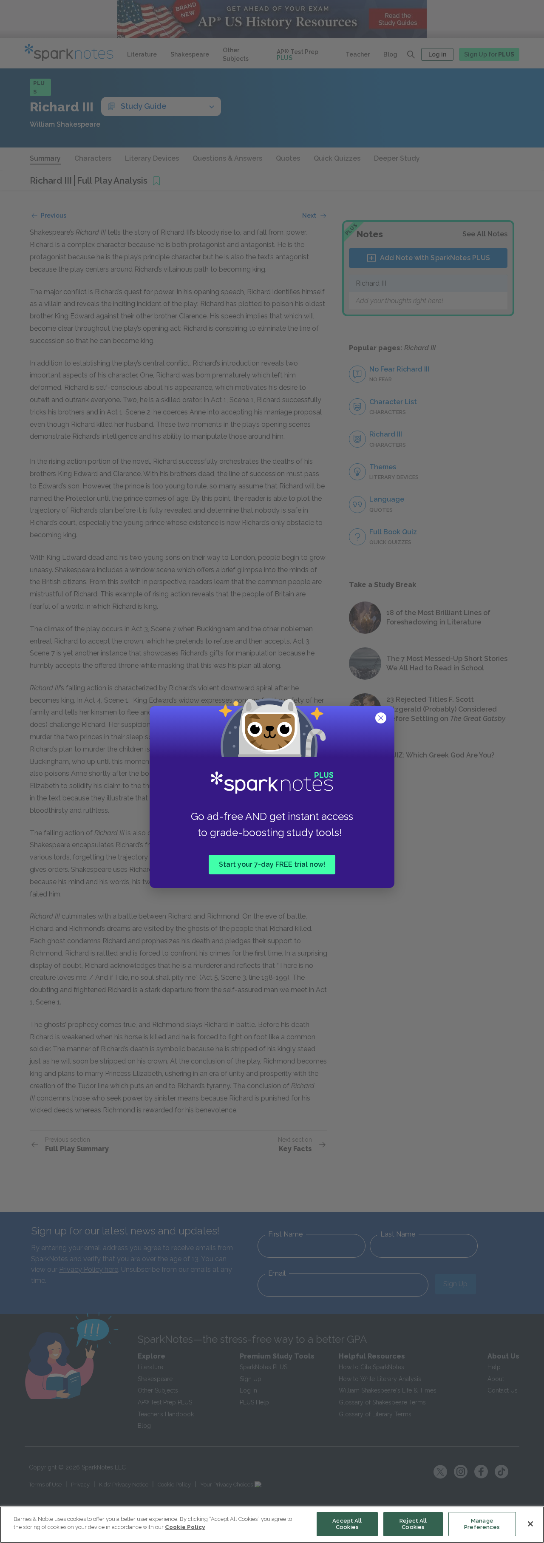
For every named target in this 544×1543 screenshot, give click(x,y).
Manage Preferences (482, 1524)
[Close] (530, 1524)
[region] (272, 1524)
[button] (381, 718)
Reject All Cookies (413, 1524)
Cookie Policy (185, 1527)
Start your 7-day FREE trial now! (272, 864)
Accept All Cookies (347, 1524)
